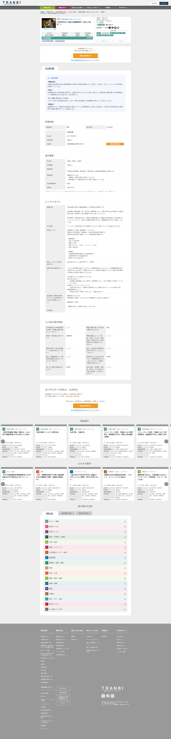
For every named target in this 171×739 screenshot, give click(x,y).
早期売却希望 (60, 41)
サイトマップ (44, 728)
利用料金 (104, 636)
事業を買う (50, 12)
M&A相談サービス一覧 (47, 658)
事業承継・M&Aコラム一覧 (92, 651)
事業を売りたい (60, 636)
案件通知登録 (44, 682)
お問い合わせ (63, 688)
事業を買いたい (45, 636)
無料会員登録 (63, 692)
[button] (166, 441)
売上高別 (43, 670)
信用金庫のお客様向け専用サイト (63, 698)
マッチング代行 (60, 651)
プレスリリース (45, 704)
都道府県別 (44, 667)
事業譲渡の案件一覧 (46, 679)
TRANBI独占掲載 (48, 41)
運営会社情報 (44, 693)
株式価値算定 (60, 645)
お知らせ (43, 696)
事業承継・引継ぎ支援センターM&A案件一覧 (47, 646)
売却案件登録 (60, 642)
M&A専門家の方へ (61, 654)
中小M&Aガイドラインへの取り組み (47, 721)
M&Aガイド (120, 639)
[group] (17, 441)
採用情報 (43, 725)
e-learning (89, 636)
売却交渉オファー (61, 639)
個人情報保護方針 (46, 710)
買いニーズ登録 (45, 650)
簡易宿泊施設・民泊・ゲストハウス (88, 12)
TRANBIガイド (121, 636)
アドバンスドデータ (92, 639)
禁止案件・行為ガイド (123, 648)
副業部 (73, 636)
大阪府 (102, 12)
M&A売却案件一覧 (61, 12)
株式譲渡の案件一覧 (46, 676)
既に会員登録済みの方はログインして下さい (85, 60)
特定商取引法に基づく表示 (47, 716)
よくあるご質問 (121, 651)
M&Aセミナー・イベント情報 (47, 700)
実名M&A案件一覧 (46, 642)
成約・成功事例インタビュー (92, 643)
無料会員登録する (85, 56)
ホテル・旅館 (72, 12)
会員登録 (154, 3)
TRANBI (42, 12)
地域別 (43, 664)
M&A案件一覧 (44, 639)
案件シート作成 (102, 27)
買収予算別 (44, 673)
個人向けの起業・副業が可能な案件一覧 (47, 654)
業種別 (43, 661)
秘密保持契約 (44, 713)
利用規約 (43, 707)
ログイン (163, 3)
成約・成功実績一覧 (92, 647)
